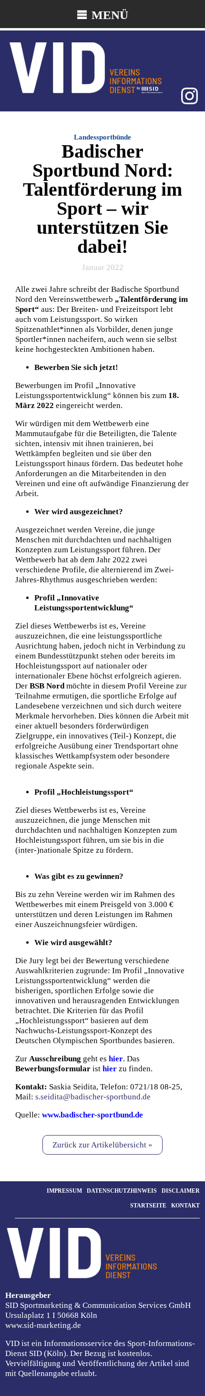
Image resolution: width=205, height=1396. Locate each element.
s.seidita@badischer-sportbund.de (92, 1096)
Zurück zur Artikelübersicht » (102, 1144)
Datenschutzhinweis (122, 1190)
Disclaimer (181, 1190)
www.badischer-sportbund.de (92, 1114)
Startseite (148, 1205)
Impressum (64, 1190)
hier (109, 1068)
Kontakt (185, 1205)
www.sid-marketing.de (43, 1325)
